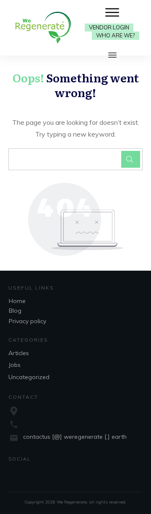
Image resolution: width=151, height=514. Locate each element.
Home (17, 301)
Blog (15, 310)
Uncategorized (28, 377)
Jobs (14, 365)
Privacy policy (27, 321)
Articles (18, 353)
